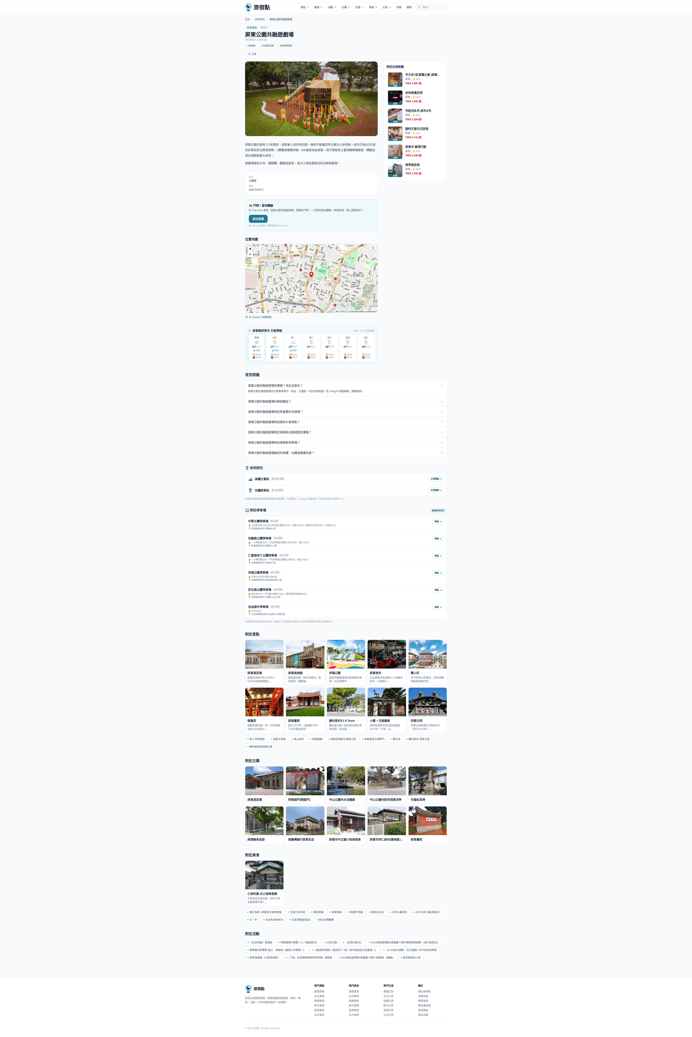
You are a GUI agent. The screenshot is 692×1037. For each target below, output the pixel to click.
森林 (371, 7)
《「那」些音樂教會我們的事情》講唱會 (310, 957)
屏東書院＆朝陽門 (374, 739)
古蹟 (344, 7)
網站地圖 (423, 1014)
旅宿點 (262, 7)
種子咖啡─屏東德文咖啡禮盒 (266, 912)
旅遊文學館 (279, 739)
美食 (316, 7)
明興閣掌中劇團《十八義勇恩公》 (299, 942)
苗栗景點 (319, 1010)
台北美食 (354, 996)
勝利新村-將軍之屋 (419, 739)
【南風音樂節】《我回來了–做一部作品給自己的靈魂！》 (345, 950)
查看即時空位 (438, 510)
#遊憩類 (251, 45)
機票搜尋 (423, 1000)
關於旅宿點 (424, 991)
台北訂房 (388, 996)
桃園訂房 (388, 1000)
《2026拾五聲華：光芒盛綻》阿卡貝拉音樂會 (411, 950)
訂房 (385, 7)
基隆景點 (319, 991)
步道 (357, 7)
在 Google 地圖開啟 (260, 317)
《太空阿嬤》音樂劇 (261, 942)
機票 (409, 7)
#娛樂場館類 (286, 45)
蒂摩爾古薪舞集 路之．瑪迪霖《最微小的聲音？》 (278, 950)
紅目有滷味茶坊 (274, 919)
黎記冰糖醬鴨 (326, 919)
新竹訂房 (388, 1005)
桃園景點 (319, 1000)
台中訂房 (388, 1014)
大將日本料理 (297, 912)
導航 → (438, 521)
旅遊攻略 (423, 996)
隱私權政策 (424, 1005)
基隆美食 (354, 991)
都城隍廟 (317, 739)
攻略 (399, 7)
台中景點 (319, 1014)
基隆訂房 (388, 991)
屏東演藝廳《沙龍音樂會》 (265, 957)
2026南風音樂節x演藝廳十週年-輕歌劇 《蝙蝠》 (368, 957)
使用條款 (423, 1010)
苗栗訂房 (388, 1010)
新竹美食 (354, 1005)
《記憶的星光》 (354, 942)
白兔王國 (332, 942)
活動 (330, 7)
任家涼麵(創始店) (300, 919)
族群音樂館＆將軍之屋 (343, 739)
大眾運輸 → (436, 478)
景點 (303, 7)
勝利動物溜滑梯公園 (261, 746)
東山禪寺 (299, 739)
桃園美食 (354, 1000)
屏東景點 (260, 19)
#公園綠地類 (267, 45)
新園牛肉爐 (356, 912)
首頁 (247, 19)
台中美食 (354, 1014)
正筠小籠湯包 (399, 912)
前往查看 (258, 219)
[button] (311, 274)
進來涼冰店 (377, 912)
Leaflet (341, 311)
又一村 (253, 919)
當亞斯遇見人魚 (412, 957)
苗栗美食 (354, 1010)
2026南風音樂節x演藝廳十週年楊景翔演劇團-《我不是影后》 (405, 942)
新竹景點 (319, 1005)
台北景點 (319, 996)
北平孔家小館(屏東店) (427, 912)
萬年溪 (396, 739)
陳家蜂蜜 (318, 912)
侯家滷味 (337, 912)
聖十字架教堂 (257, 739)
